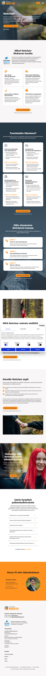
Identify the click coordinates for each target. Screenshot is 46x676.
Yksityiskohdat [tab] (23, 328)
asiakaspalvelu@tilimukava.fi (10, 633)
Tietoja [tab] (38, 328)
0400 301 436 (7, 632)
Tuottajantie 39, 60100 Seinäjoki (15, 637)
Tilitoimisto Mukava (8, 654)
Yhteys (5, 661)
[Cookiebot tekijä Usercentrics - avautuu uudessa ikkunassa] (40, 326)
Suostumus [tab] (8, 328)
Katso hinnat (6, 29)
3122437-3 (6, 647)
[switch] (17, 345)
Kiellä (8, 349)
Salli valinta (23, 349)
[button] (43, 3)
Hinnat (35, 353)
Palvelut (6, 656)
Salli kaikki (38, 349)
